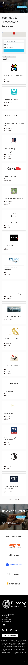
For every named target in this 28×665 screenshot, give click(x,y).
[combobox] (14, 47)
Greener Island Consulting (12, 294)
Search (14, 50)
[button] (22, 7)
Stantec (6, 464)
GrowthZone (17, 499)
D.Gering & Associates (11, 223)
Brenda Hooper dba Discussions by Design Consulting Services (11, 150)
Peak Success (8, 413)
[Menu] (4, 625)
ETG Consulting (9, 245)
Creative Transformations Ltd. (14, 198)
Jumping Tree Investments (12, 316)
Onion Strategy (8, 391)
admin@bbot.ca (7, 621)
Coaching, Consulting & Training (9, 56)
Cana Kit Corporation (10, 176)
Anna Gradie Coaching (11, 99)
